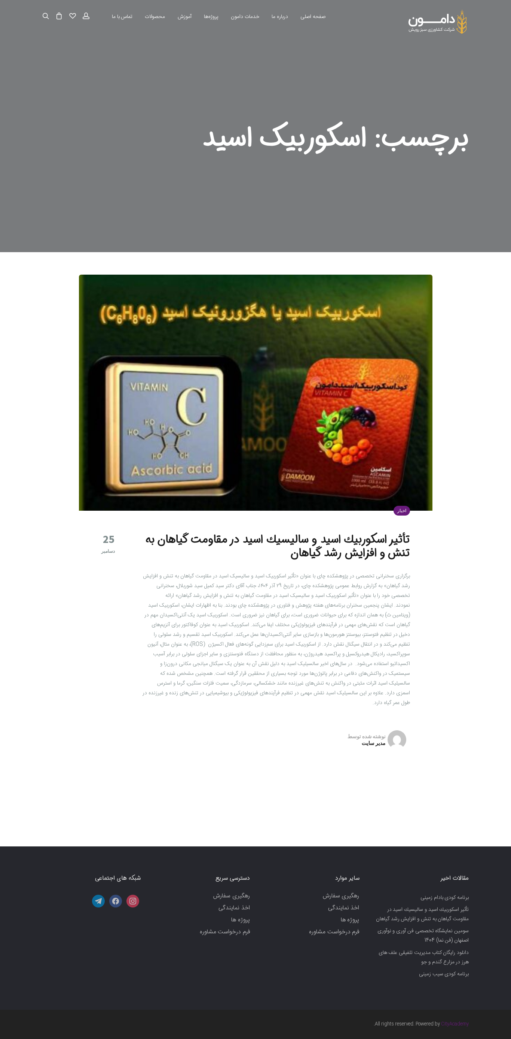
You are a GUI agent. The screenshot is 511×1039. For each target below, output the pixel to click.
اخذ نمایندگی (343, 908)
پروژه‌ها (211, 16)
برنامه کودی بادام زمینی (444, 897)
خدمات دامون (245, 16)
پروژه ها (350, 920)
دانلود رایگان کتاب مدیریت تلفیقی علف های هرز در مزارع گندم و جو (424, 957)
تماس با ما (122, 16)
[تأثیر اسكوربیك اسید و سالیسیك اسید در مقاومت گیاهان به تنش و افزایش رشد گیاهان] (255, 393)
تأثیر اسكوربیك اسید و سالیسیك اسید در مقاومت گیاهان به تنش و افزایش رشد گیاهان (278, 546)
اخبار (401, 510)
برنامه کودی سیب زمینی (444, 974)
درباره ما (280, 16)
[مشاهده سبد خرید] (59, 16)
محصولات (155, 16)
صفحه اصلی (312, 16)
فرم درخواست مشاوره (334, 932)
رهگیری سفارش (341, 896)
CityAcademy (455, 1024)
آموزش (185, 16)
